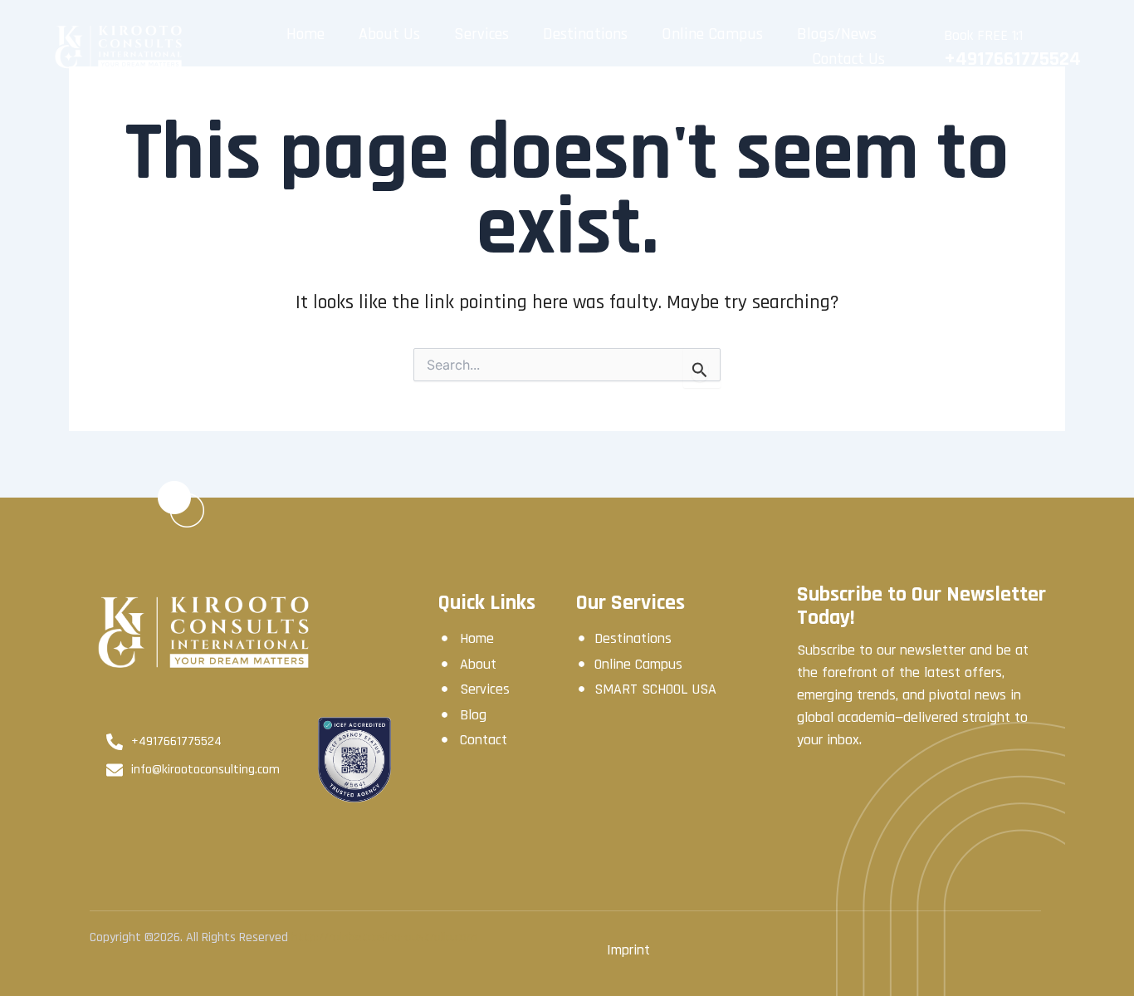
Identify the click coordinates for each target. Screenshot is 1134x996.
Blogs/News (837, 34)
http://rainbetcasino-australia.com (384, 937)
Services (481, 34)
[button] (841, 34)
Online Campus (712, 34)
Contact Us (848, 59)
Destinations (585, 34)
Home (305, 34)
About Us (389, 34)
